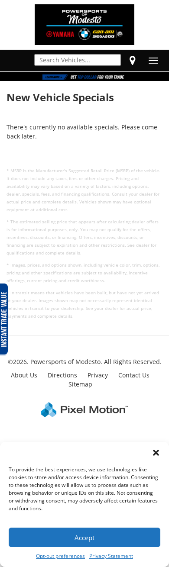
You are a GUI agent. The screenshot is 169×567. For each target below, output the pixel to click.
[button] (156, 452)
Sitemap (80, 384)
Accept (84, 537)
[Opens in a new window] (132, 60)
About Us (24, 375)
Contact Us (134, 375)
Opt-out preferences (60, 556)
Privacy (98, 375)
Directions (62, 375)
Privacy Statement (111, 556)
